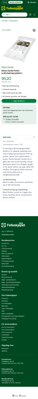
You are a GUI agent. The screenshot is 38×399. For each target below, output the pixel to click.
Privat (5, 2)
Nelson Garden (8, 67)
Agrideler (4, 351)
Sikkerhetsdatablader (8, 287)
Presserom (5, 298)
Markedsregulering (7, 290)
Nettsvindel (5, 263)
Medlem (4, 275)
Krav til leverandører (8, 330)
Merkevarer (5, 348)
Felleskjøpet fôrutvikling (9, 318)
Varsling (4, 340)
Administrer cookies (8, 234)
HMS (3, 311)
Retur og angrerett (7, 253)
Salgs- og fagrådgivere (9, 280)
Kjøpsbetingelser (7, 258)
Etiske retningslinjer (8, 313)
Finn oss (4, 246)
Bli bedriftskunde (7, 277)
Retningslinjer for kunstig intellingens (13, 316)
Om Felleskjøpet (7, 303)
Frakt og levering (7, 248)
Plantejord (13, 21)
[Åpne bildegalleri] (34, 30)
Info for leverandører (8, 327)
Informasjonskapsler (8, 266)
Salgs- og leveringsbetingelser (11, 282)
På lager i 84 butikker (12, 119)
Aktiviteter (5, 301)
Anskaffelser (5, 335)
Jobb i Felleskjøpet (7, 308)
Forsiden (5, 21)
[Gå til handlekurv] (30, 15)
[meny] (34, 15)
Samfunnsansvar (7, 332)
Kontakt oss (5, 243)
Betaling (4, 251)
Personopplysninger (8, 261)
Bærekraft (5, 306)
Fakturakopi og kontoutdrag (10, 285)
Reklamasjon (5, 256)
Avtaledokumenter (7, 337)
